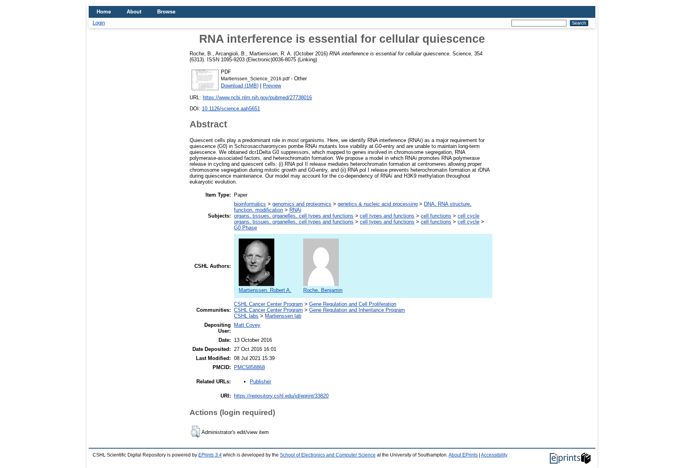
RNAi (295, 210)
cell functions (436, 216)
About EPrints (463, 455)
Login (99, 23)
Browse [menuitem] (166, 12)
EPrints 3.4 (210, 455)
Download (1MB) (239, 86)
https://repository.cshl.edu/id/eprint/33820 (281, 396)
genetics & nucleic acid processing (378, 204)
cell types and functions (387, 216)
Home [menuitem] (104, 12)
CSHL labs (246, 316)
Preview (272, 86)
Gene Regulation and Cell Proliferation (352, 304)
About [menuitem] (134, 12)
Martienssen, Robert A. (265, 290)
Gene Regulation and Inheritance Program (357, 310)
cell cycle (468, 216)
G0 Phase (245, 228)
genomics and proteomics (301, 204)
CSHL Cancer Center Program (268, 304)
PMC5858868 (249, 367)
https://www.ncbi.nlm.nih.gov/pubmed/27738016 (257, 97)
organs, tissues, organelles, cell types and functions (293, 216)
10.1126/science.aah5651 (231, 109)
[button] (195, 432)
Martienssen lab (283, 316)
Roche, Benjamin (322, 290)
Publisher (260, 382)
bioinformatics (250, 204)
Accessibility (494, 455)
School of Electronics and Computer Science (328, 455)
